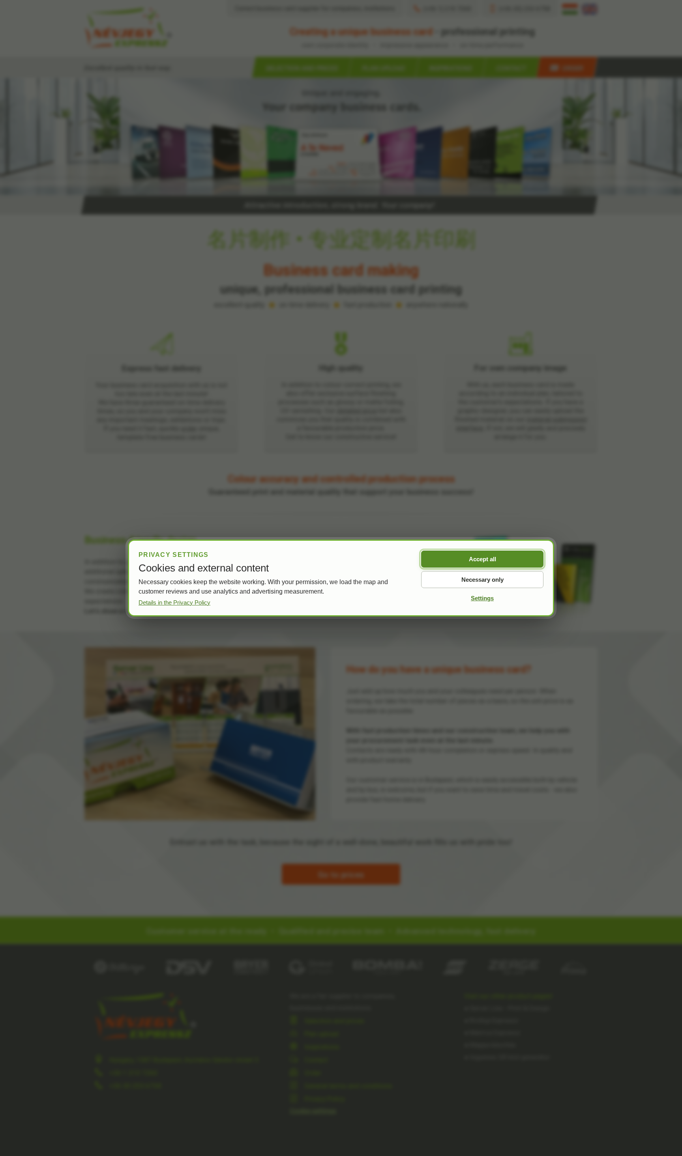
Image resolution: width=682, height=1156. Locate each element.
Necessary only (482, 579)
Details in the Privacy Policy (174, 602)
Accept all (482, 559)
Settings (482, 598)
